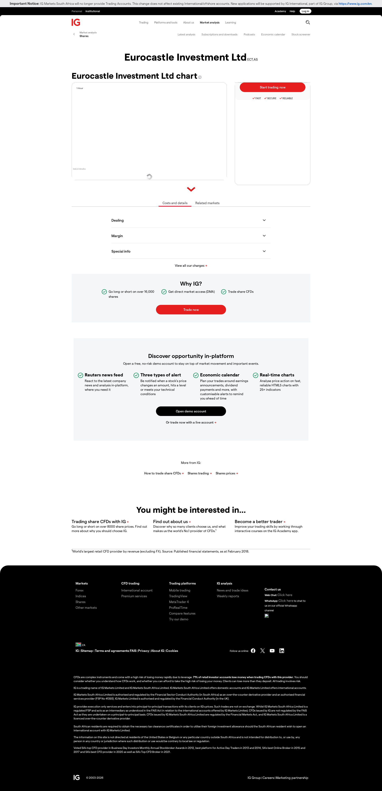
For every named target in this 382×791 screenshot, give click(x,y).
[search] (307, 22)
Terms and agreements (112, 650)
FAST (258, 98)
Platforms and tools (165, 22)
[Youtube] (272, 650)
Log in (305, 11)
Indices (81, 596)
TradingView (178, 596)
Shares (80, 602)
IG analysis (224, 583)
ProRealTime (178, 607)
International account (137, 590)
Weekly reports (228, 596)
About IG (157, 650)
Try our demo (178, 619)
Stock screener (300, 34)
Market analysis (209, 22)
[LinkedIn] (281, 650)
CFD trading (130, 583)
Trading (143, 22)
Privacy (144, 650)
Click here (285, 595)
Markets (82, 583)
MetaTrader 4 (179, 602)
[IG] (76, 22)
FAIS (133, 650)
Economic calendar (273, 34)
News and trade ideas (232, 590)
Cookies (172, 650)
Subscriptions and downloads (219, 34)
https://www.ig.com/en (355, 3)
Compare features (182, 613)
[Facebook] (253, 650)
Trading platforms (182, 583)
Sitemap (87, 650)
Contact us (273, 589)
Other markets (86, 607)
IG (78, 650)
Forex (80, 590)
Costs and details (175, 203)
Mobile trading (179, 590)
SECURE (271, 98)
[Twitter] (262, 650)
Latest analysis (186, 34)
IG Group (254, 777)
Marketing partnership (292, 777)
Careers (268, 777)
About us (188, 22)
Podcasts (249, 34)
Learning (230, 22)
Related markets (207, 203)
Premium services (134, 596)
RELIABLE (288, 98)
